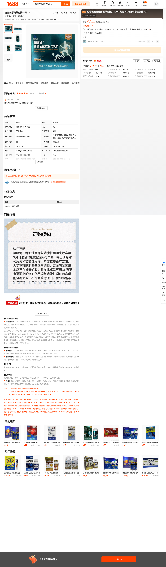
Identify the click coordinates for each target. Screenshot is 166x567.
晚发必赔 (98, 33)
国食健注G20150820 (58, 182)
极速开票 (89, 33)
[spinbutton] (153, 41)
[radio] (17, 93)
